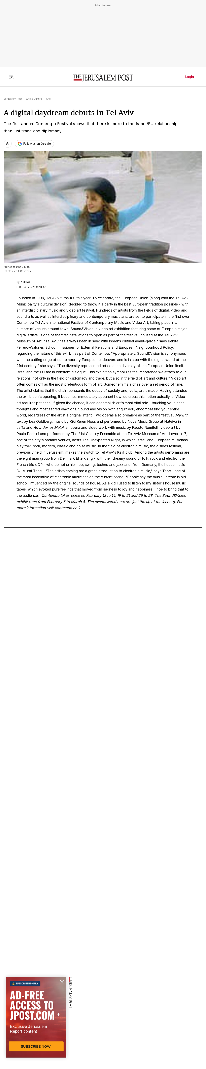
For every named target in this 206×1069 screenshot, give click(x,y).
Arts (48, 98)
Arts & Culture (34, 98)
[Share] (8, 144)
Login (189, 77)
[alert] (36, 1022)
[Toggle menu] (11, 76)
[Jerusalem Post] (103, 78)
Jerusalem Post (13, 98)
